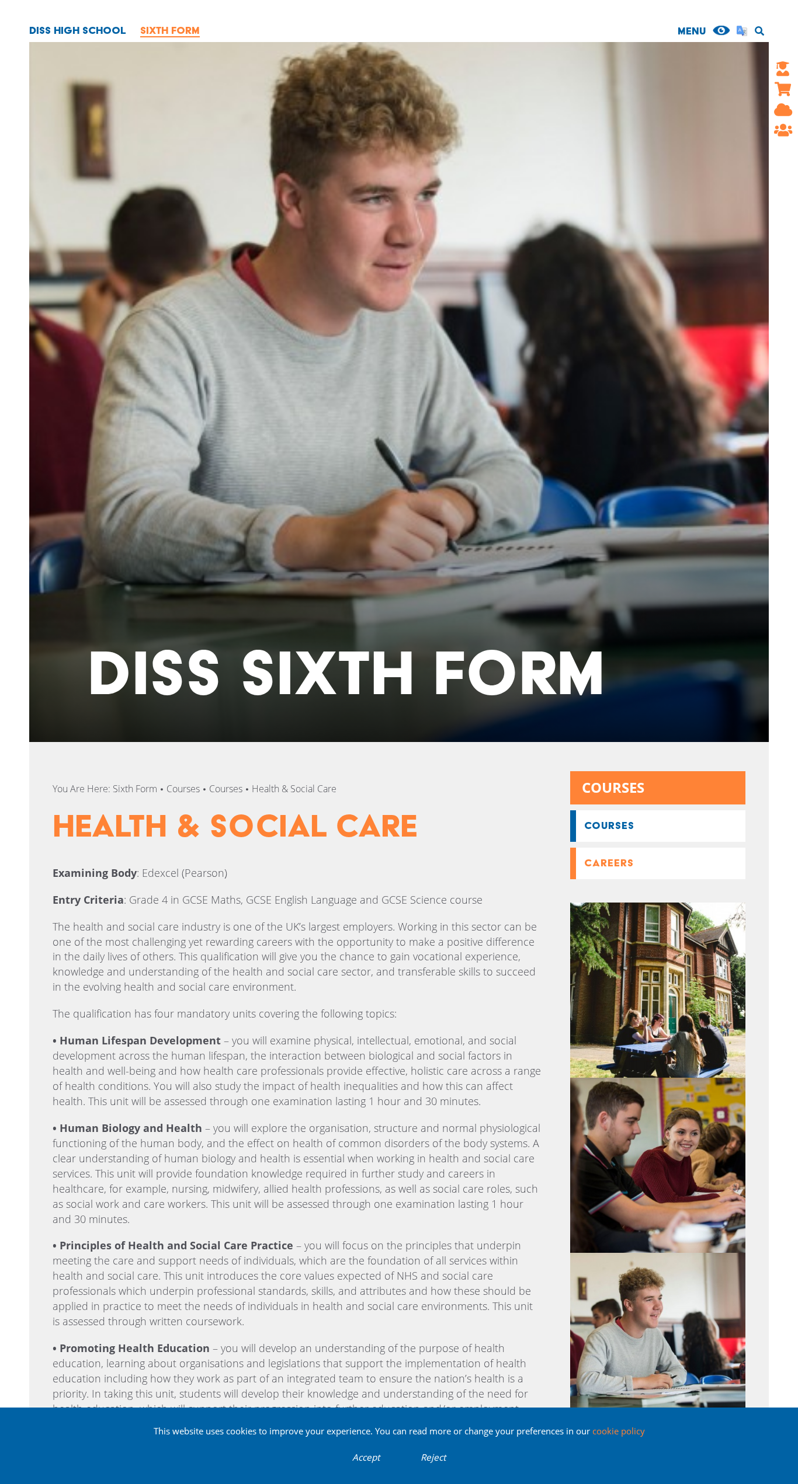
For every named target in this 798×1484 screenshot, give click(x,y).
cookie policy (618, 1431)
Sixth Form (170, 30)
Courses (183, 788)
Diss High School (77, 30)
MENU (692, 31)
